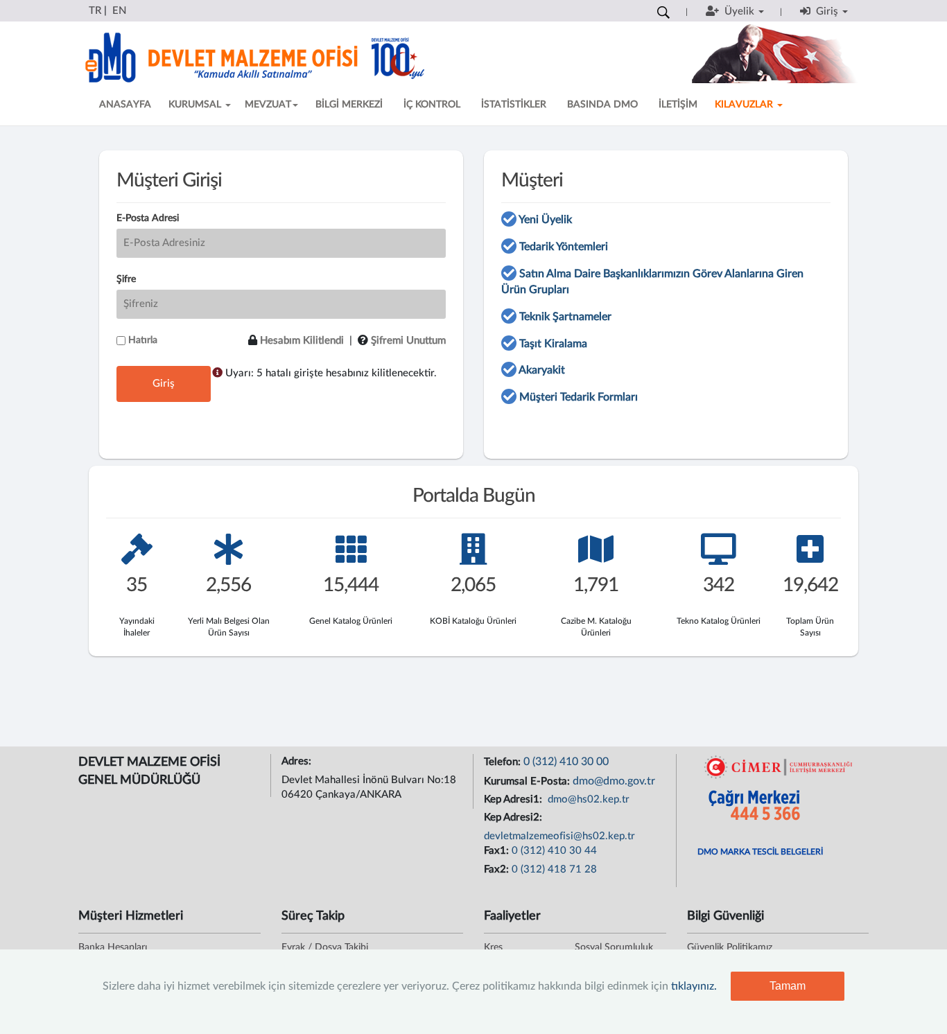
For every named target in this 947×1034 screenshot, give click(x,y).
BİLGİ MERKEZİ (349, 104)
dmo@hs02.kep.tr (587, 799)
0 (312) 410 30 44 (554, 850)
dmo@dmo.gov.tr (614, 781)
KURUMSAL (196, 104)
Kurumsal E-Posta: (528, 781)
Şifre (126, 279)
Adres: (297, 761)
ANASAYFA (125, 104)
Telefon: (503, 762)
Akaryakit (542, 370)
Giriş (164, 383)
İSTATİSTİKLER (513, 104)
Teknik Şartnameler (565, 316)
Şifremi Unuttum (408, 340)
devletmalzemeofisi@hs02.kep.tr (559, 836)
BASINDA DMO (602, 104)
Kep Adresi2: (514, 817)
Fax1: (498, 850)
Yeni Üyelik (545, 219)
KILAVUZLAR (745, 104)
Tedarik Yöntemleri (563, 246)
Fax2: (498, 869)
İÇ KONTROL (431, 104)
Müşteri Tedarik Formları (578, 397)
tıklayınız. (694, 986)
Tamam (788, 986)
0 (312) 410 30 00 (566, 761)
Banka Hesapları (112, 947)
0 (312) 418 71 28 (554, 869)
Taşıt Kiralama (553, 343)
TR (95, 11)
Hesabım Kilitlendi (302, 340)
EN (119, 11)
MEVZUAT (268, 104)
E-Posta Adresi (147, 218)
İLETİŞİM (678, 104)
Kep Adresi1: (514, 799)
